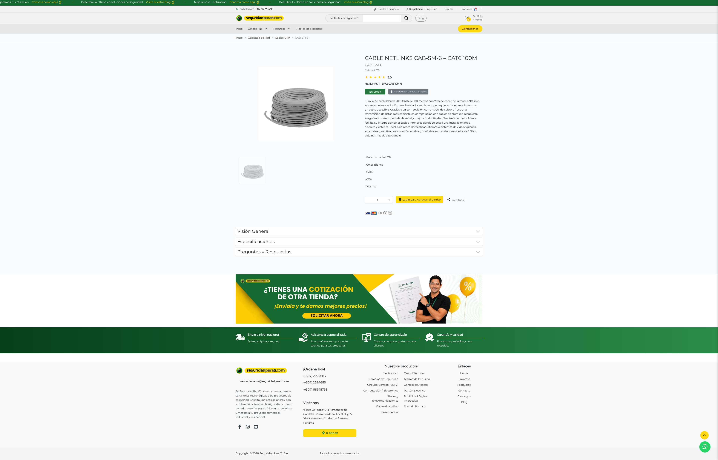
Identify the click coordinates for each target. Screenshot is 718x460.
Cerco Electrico (414, 373)
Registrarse (416, 8)
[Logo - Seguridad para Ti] (260, 18)
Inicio (239, 28)
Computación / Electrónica (380, 390)
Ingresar (431, 8)
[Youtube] (256, 427)
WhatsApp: (256, 8)
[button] (704, 435)
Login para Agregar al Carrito (421, 199)
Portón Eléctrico (414, 390)
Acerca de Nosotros (309, 28)
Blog (421, 18)
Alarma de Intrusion (417, 379)
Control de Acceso (416, 384)
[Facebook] (239, 427)
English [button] (448, 8)
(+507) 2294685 (314, 382)
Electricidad (390, 373)
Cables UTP (282, 37)
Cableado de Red (259, 37)
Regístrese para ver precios (410, 91)
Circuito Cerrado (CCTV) (382, 384)
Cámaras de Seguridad (383, 379)
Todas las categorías (343, 18)
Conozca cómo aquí (243, 2)
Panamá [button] (467, 8)
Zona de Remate (414, 406)
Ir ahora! (331, 433)
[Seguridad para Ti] (264, 370)
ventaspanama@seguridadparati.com (264, 381)
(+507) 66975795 (315, 389)
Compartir (458, 199)
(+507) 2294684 (314, 376)
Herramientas (389, 412)
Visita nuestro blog (356, 2)
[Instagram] (248, 427)
